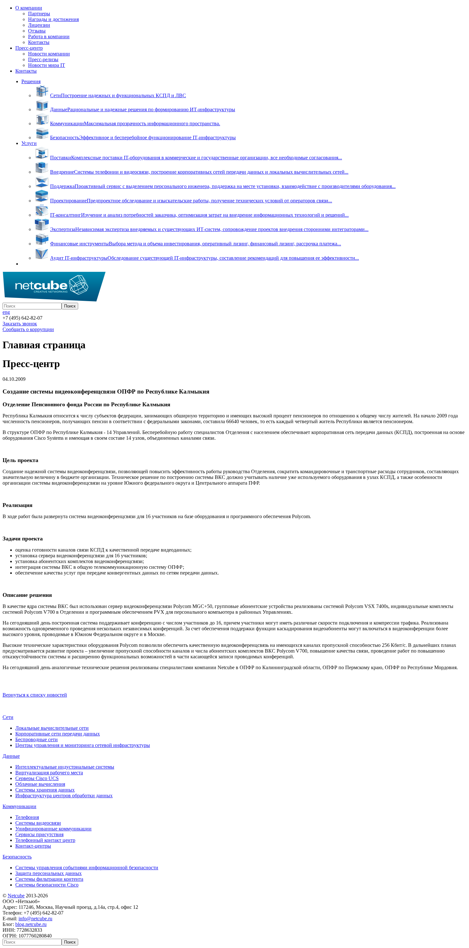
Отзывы (37, 30)
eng (6, 312)
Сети (8, 717)
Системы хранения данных (45, 789)
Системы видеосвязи (38, 823)
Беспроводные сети (36, 739)
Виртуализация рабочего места (49, 772)
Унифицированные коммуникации (53, 828)
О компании (28, 8)
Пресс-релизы (43, 59)
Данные (11, 756)
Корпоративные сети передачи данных (57, 733)
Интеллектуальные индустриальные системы (64, 767)
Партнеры (39, 13)
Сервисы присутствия (39, 834)
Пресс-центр (29, 48)
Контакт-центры (33, 846)
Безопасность (17, 856)
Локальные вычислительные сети (52, 728)
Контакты (38, 42)
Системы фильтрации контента (49, 879)
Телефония (27, 817)
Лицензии (39, 25)
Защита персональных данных (48, 873)
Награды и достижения (53, 19)
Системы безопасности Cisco (46, 884)
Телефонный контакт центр (45, 840)
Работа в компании (49, 36)
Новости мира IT (46, 65)
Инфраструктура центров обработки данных (64, 795)
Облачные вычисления (40, 784)
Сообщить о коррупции (28, 329)
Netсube (16, 895)
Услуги (29, 143)
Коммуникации (19, 806)
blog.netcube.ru (31, 924)
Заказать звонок (20, 323)
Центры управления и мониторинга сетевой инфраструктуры (82, 745)
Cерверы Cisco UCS (37, 778)
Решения (31, 81)
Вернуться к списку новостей (35, 695)
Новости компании (49, 53)
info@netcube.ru (35, 918)
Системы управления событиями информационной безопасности (86, 867)
